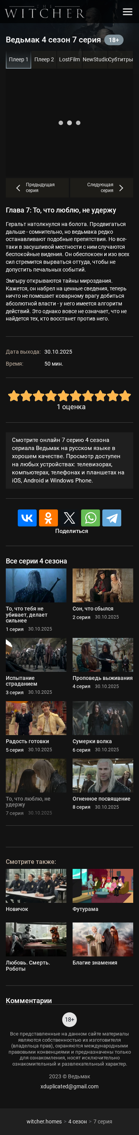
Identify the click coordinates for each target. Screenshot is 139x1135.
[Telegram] (111, 517)
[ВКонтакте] (27, 517)
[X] (69, 517)
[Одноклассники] (48, 517)
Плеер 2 (44, 59)
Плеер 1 (19, 59)
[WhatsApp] (90, 517)
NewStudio (95, 59)
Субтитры (120, 59)
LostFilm (69, 59)
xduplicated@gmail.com (69, 1086)
